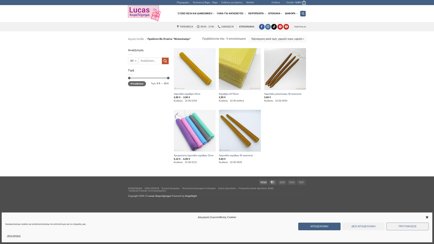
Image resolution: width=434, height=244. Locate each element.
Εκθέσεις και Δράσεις (231, 2)
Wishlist (250, 2)
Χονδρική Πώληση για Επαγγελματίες (147, 191)
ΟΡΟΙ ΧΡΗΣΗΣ (14, 236)
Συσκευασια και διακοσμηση (195, 13)
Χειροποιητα (256, 13)
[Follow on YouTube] (286, 27)
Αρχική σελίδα (136, 38)
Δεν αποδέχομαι (363, 226)
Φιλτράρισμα (137, 84)
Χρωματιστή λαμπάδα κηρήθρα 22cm (194, 155)
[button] (427, 217)
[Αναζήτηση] (303, 13)
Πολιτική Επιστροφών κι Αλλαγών (199, 188)
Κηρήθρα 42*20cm (229, 94)
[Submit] (165, 61)
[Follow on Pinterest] (280, 27)
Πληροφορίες (183, 2)
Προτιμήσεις (408, 226)
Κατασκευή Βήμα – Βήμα (205, 2)
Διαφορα (290, 13)
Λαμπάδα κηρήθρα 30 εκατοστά (236, 155)
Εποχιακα (274, 13)
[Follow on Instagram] (268, 27)
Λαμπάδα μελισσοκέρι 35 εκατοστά (282, 94)
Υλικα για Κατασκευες (230, 13)
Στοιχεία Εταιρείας (171, 188)
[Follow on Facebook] (262, 27)
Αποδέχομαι (319, 226)
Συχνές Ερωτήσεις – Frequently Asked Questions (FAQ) (246, 188)
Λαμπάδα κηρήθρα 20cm (187, 94)
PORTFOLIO (300, 27)
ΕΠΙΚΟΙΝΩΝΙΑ (135, 188)
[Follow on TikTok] (274, 27)
